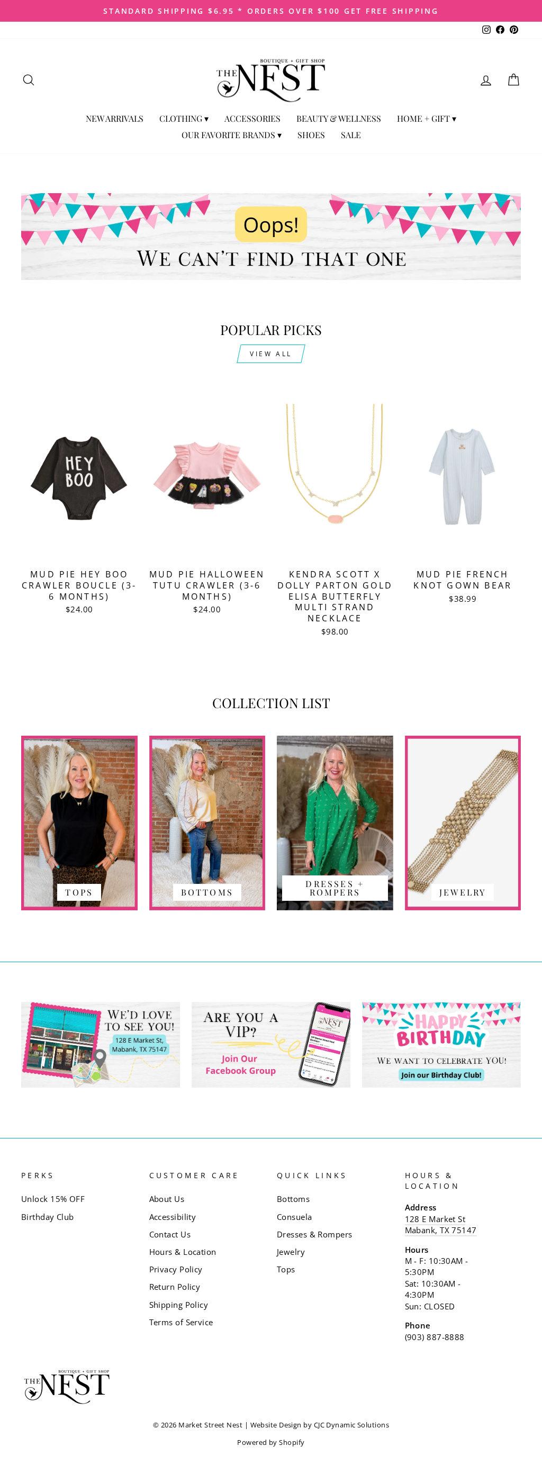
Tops (286, 1269)
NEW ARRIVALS (114, 118)
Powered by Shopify (270, 1442)
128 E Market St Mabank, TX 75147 (441, 1224)
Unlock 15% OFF (53, 1198)
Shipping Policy (179, 1304)
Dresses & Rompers (315, 1234)
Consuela (294, 1216)
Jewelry (291, 1251)
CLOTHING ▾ (184, 118)
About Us (167, 1198)
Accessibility (172, 1216)
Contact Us (170, 1234)
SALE (351, 134)
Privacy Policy (176, 1269)
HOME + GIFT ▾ (426, 118)
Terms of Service (181, 1322)
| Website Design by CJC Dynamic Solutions (317, 1425)
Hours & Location (182, 1251)
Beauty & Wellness (338, 118)
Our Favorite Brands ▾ (232, 134)
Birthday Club (47, 1216)
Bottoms (293, 1198)
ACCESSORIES (252, 118)
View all (271, 353)
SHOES (311, 134)
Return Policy (175, 1286)
